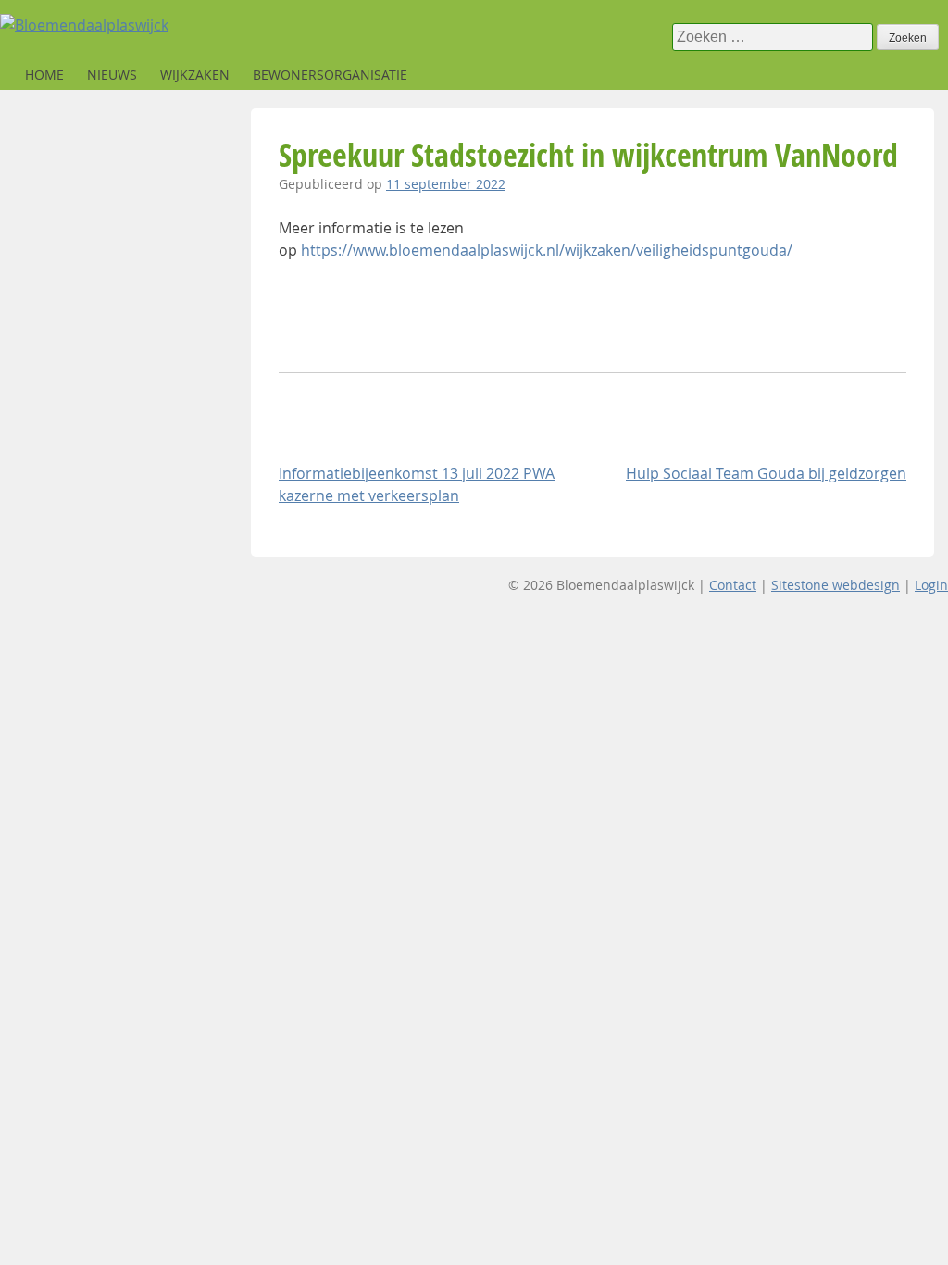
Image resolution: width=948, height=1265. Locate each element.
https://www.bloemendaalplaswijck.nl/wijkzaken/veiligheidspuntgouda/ (546, 250)
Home (44, 74)
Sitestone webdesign (835, 585)
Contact (732, 585)
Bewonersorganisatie (330, 74)
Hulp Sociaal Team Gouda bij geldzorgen (766, 473)
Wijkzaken (195, 74)
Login (931, 585)
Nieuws (112, 74)
